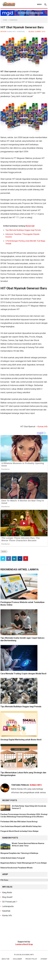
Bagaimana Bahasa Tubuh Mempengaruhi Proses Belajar (23, 863)
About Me (5, 959)
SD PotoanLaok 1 (9, 902)
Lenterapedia (8, 906)
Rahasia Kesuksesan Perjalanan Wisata (16, 868)
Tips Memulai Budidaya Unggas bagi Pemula (23, 230)
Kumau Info (11, 31)
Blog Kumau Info (27, 954)
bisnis (4, 551)
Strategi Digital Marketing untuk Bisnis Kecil (20, 739)
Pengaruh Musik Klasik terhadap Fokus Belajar (19, 831)
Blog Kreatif (7, 897)
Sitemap (44, 959)
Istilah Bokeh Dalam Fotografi (12, 858)
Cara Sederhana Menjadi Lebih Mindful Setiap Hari (20, 826)
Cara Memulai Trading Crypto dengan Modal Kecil (23, 673)
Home (5, 20)
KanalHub (6, 911)
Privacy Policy (31, 959)
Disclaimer (17, 959)
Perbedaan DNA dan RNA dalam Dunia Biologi (19, 822)
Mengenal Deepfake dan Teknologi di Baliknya (19, 853)
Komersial (13, 20)
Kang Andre (7, 892)
